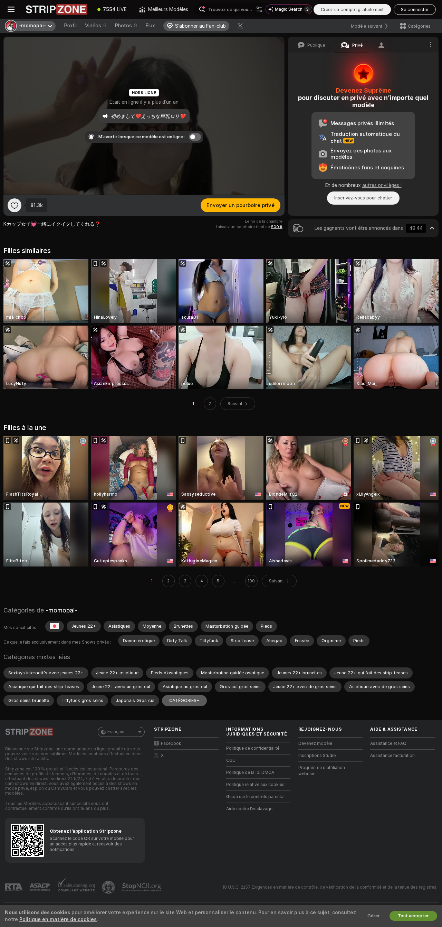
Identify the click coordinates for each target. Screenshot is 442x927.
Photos (126, 25)
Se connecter (415, 9)
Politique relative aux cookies (255, 784)
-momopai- (61, 610)
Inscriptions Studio (317, 755)
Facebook (171, 743)
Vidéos (95, 25)
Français (115, 731)
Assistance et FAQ (388, 743)
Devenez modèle (315, 743)
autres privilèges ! (382, 185)
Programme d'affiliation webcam (321, 770)
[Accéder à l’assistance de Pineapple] (109, 887)
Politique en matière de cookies (58, 919)
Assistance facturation (392, 755)
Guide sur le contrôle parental (255, 796)
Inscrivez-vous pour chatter (363, 197)
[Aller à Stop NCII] (142, 887)
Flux (150, 25)
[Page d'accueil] (56, 9)
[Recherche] (259, 9)
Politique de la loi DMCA (250, 772)
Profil (70, 25)
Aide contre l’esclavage (249, 808)
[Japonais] (54, 626)
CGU (231, 760)
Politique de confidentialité (252, 748)
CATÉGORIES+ (184, 700)
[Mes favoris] (14, 205)
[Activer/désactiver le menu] (11, 9)
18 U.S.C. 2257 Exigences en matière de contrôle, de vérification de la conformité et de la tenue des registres (329, 887)
